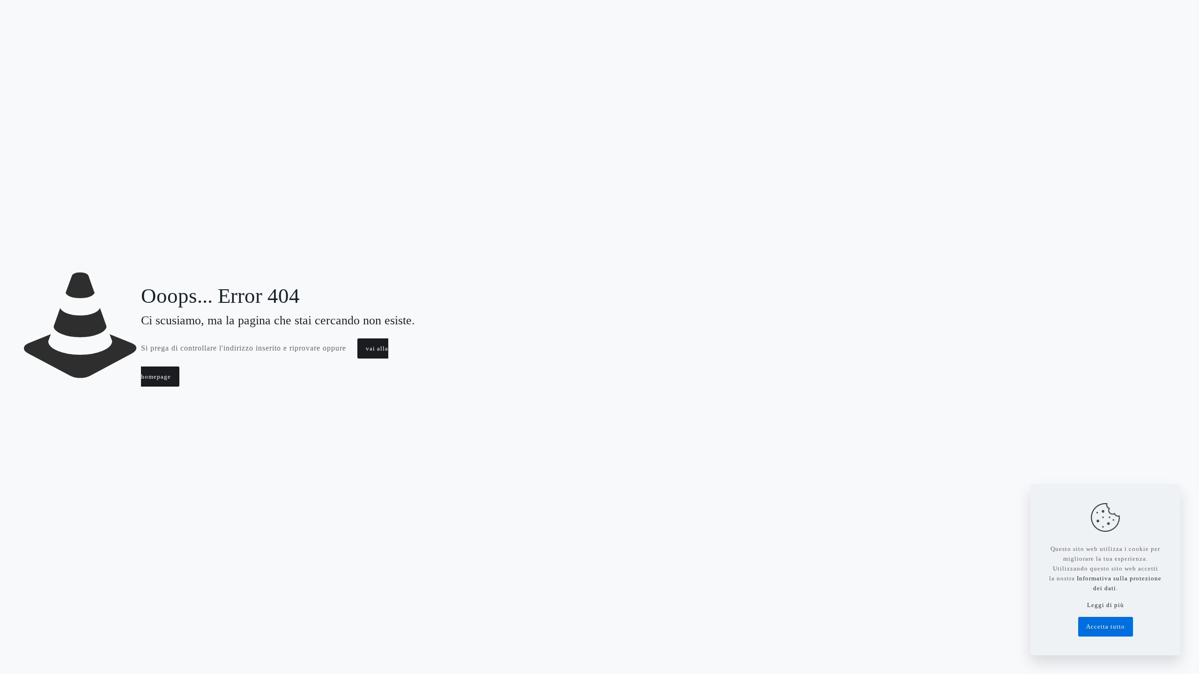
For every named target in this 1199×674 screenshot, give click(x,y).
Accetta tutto (1105, 626)
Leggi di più (1105, 604)
